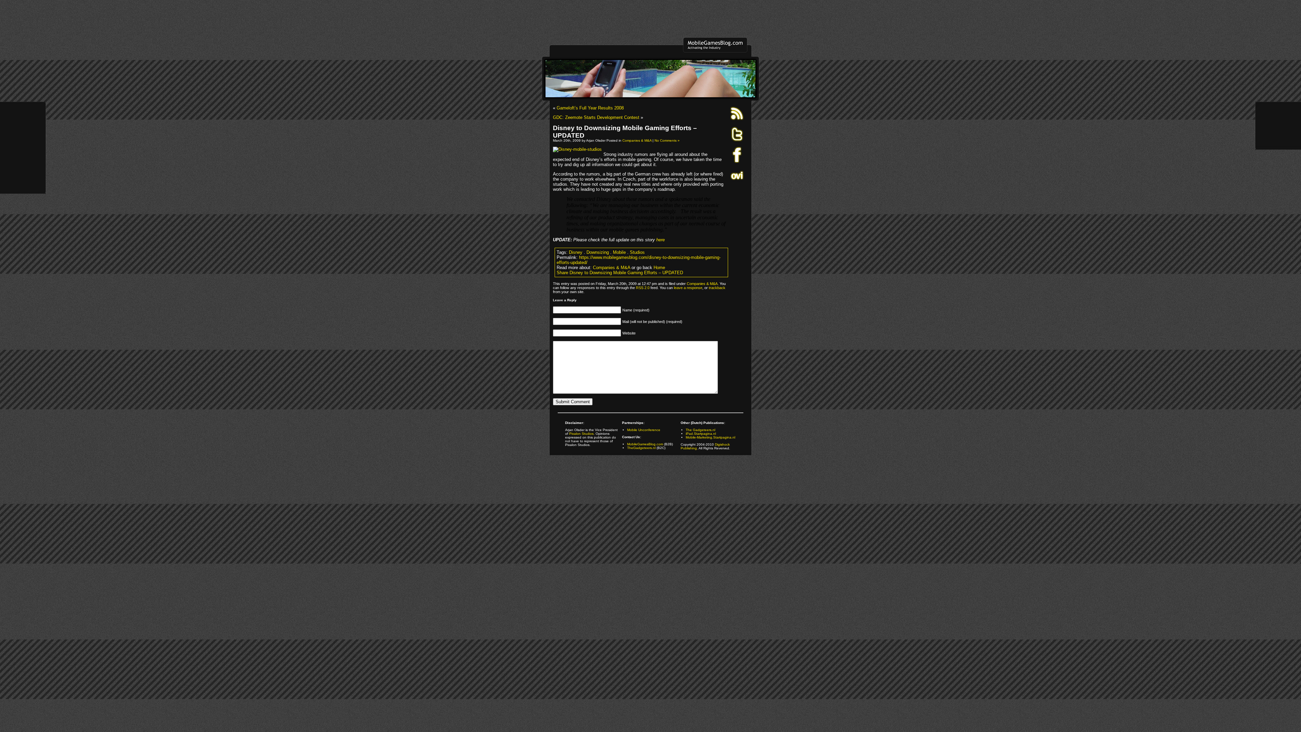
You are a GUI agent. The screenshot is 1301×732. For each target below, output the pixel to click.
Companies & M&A (637, 140)
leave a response (688, 288)
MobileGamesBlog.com (645, 444)
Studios (637, 252)
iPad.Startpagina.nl (701, 433)
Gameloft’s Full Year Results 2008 (590, 107)
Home (659, 267)
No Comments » (667, 140)
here (660, 239)
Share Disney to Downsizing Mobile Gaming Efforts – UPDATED (620, 272)
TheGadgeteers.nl (641, 448)
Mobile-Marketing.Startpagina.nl (710, 437)
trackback (717, 288)
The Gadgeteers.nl (700, 430)
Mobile (619, 252)
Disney (575, 252)
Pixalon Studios (581, 433)
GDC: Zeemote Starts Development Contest (596, 117)
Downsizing (597, 252)
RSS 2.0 (642, 288)
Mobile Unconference (643, 430)
